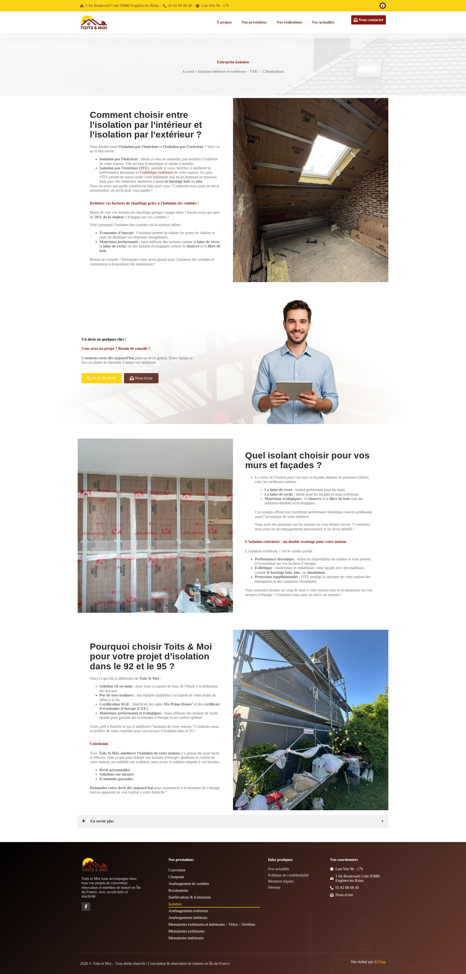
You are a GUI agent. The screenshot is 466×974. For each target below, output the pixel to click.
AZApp (380, 962)
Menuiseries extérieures (186, 931)
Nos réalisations (289, 22)
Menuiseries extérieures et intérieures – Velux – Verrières (211, 924)
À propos (224, 22)
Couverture (177, 870)
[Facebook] (382, 5)
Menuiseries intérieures (186, 938)
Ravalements (178, 890)
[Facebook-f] (86, 906)
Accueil (188, 71)
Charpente (176, 877)
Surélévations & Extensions (189, 897)
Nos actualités (323, 22)
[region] (63, 936)
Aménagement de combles (188, 884)
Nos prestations (254, 22)
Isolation (175, 904)
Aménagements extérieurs (188, 911)
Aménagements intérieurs (187, 918)
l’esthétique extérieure (156, 172)
